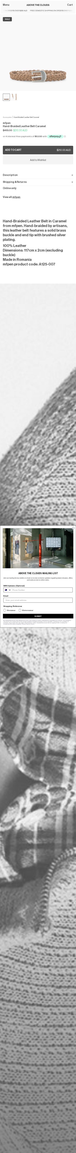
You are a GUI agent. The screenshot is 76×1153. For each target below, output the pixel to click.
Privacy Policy (25, 624)
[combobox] (7, 590)
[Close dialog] (73, 528)
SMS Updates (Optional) (14, 586)
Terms (32, 624)
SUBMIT (38, 616)
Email (5, 596)
